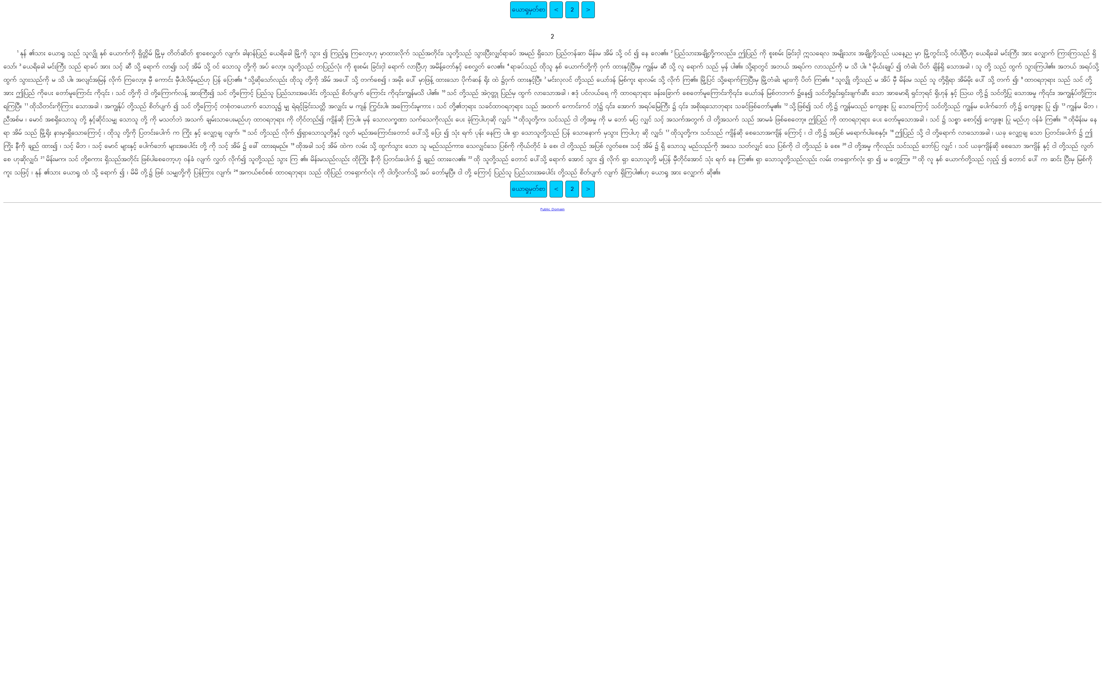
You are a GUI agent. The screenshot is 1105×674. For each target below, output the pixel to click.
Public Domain (552, 209)
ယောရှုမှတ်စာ (528, 10)
